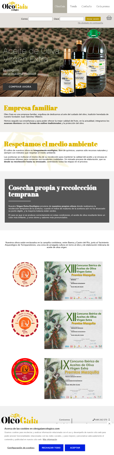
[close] (109, 423)
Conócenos (64, 419)
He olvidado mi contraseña (90, 23)
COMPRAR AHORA (20, 86)
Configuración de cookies (20, 448)
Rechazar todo (51, 448)
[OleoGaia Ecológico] (15, 6)
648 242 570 (101, 419)
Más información (50, 439)
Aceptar (75, 448)
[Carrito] (109, 17)
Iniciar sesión (93, 19)
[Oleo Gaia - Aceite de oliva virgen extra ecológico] (19, 420)
